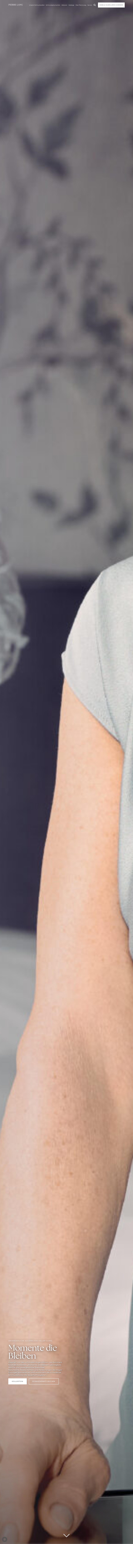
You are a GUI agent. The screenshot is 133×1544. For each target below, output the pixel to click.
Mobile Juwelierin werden (111, 5)
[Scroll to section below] (66, 1537)
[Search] (95, 5)
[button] (4, 1539)
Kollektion (17, 1381)
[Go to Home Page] (15, 5)
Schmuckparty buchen (43, 1381)
